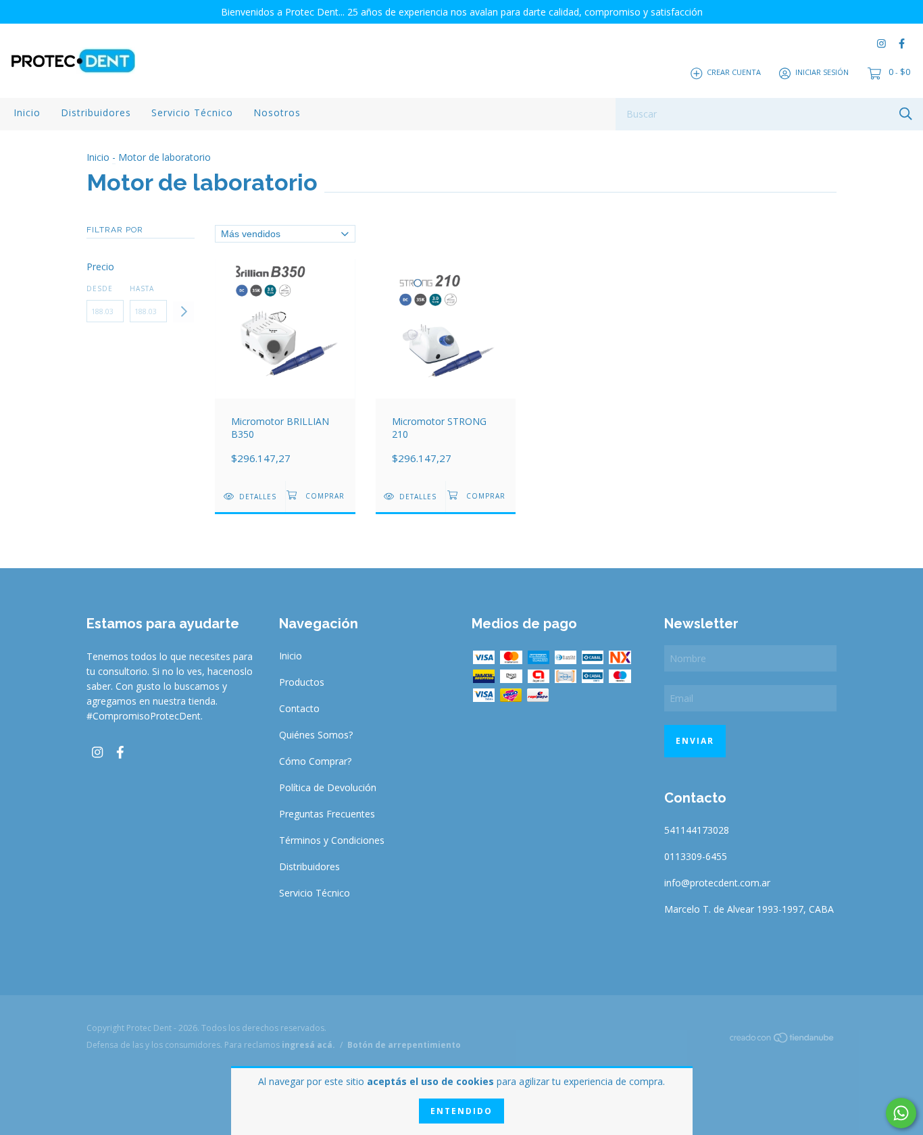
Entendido (461, 1111)
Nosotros (277, 112)
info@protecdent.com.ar (717, 882)
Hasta (142, 288)
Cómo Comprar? (315, 761)
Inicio (27, 112)
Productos (301, 682)
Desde (99, 288)
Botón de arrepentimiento (404, 1045)
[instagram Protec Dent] (881, 43)
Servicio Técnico (192, 112)
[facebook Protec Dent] (901, 43)
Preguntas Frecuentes (327, 813)
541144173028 (696, 830)
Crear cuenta (734, 73)
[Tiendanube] (782, 1040)
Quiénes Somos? (316, 734)
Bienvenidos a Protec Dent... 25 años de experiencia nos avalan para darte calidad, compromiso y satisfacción (462, 11)
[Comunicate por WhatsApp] (901, 1113)
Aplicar (183, 311)
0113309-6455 (695, 856)
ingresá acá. (308, 1045)
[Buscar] (906, 113)
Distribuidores (96, 112)
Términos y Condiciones (331, 840)
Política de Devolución (327, 787)
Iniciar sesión (822, 73)
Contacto (299, 708)
